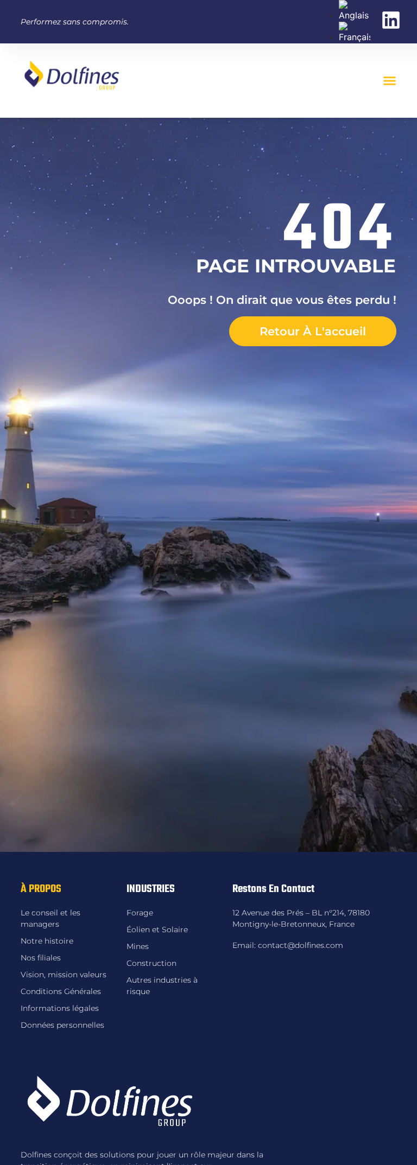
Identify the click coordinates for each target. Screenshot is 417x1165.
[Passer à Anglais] (355, 15)
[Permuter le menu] (389, 80)
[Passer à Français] (355, 36)
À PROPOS (41, 889)
